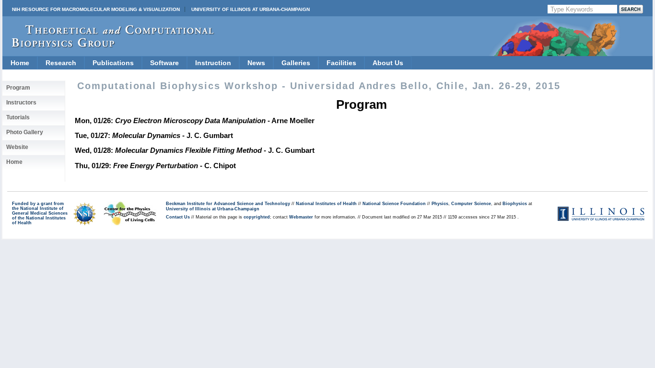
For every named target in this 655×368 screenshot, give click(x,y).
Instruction (213, 63)
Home (20, 63)
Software (164, 63)
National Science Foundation (394, 203)
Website (17, 147)
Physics (440, 203)
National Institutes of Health (326, 203)
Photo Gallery (24, 132)
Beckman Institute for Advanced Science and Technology (228, 203)
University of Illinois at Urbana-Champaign (250, 9)
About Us (388, 63)
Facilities (341, 63)
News (256, 63)
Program (18, 87)
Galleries (295, 63)
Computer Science (471, 203)
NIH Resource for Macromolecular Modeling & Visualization (96, 9)
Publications (113, 63)
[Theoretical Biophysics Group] (108, 45)
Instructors (21, 102)
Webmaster (301, 217)
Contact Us (178, 217)
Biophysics (515, 203)
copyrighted (257, 217)
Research (61, 63)
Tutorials (18, 117)
